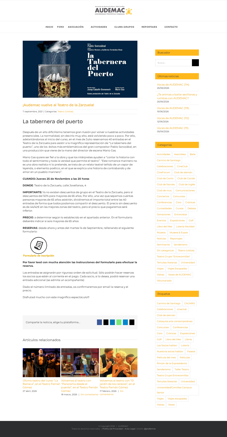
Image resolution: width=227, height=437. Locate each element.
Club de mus (164, 190)
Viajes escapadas (177, 398)
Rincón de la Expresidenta (172, 363)
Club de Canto (165, 178)
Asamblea (180, 154)
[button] (25, 372)
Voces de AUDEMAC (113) (173, 108)
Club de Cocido (186, 178)
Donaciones (163, 214)
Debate (191, 208)
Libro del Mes (164, 226)
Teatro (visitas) (65, 111)
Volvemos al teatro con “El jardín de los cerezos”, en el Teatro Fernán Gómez (117, 384)
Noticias (161, 238)
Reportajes (176, 238)
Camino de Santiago (168, 160)
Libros (188, 339)
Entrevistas (180, 214)
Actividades (163, 154)
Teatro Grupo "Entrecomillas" (173, 256)
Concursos (179, 196)
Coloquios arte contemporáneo (174, 321)
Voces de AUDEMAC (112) (173, 118)
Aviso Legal (130, 429)
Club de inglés (187, 184)
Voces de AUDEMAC (179, 274)
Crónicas (190, 202)
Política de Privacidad (113, 429)
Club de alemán (183, 172)
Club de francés (166, 184)
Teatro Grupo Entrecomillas (172, 375)
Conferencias (164, 202)
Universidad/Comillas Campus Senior (174, 390)
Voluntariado (164, 280)
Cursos (179, 208)
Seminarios (163, 244)
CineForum (163, 172)
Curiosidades (164, 208)
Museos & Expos (179, 232)
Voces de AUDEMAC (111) (173, 128)
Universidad (188, 262)
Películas (185, 357)
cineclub (182, 309)
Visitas (160, 274)
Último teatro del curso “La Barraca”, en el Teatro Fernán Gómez (41, 384)
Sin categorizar (165, 250)
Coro (178, 202)
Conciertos (163, 196)
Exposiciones (177, 220)
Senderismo (180, 244)
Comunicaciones (185, 190)
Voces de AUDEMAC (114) (173, 84)
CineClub (182, 166)
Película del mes (166, 357)
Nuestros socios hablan (170, 351)
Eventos (161, 220)
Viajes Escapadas (177, 268)
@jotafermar (150, 429)
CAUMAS (189, 303)
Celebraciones (165, 166)
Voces (171, 404)
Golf (191, 220)
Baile (192, 154)
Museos (161, 232)
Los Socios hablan (167, 345)
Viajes (160, 268)
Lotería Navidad (185, 226)
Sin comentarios (89, 394)
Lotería (185, 345)
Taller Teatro (182, 369)
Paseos (191, 351)
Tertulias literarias (167, 262)
